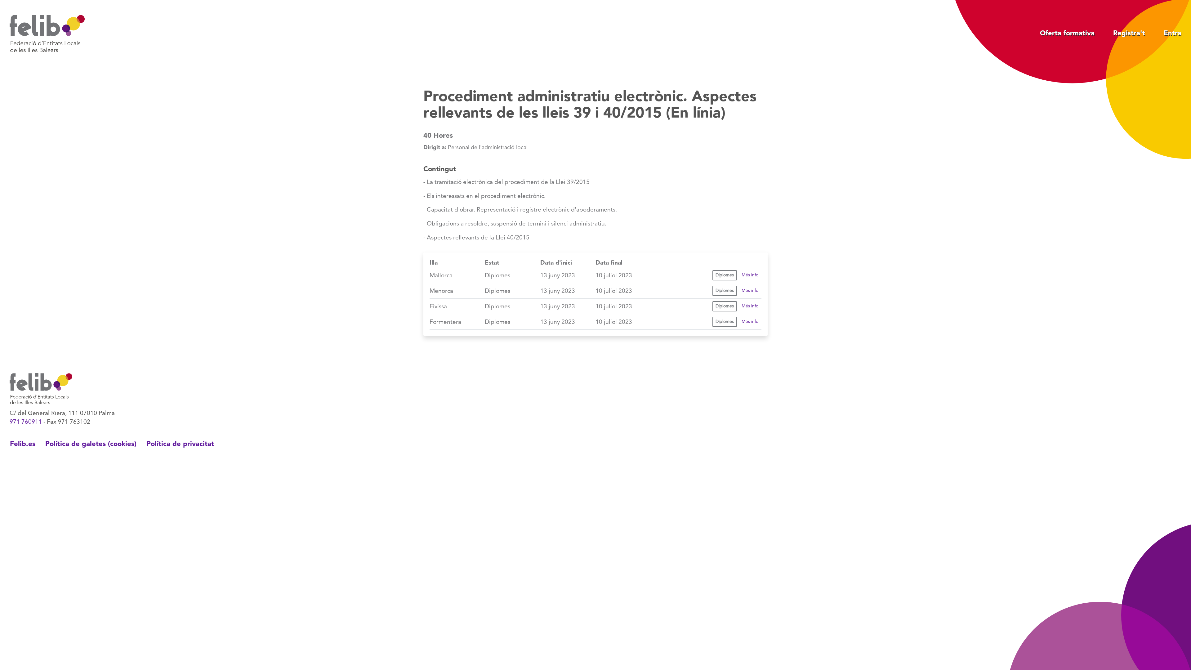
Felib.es (22, 444)
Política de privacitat (180, 444)
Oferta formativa (1067, 33)
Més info (750, 275)
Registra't (1129, 33)
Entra (1172, 33)
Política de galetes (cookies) (90, 444)
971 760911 (26, 422)
